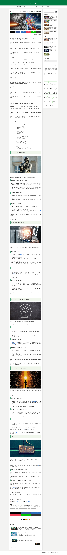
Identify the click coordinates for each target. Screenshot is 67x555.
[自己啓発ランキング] (12, 501)
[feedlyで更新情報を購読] (27, 519)
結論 (17, 146)
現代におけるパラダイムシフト (20, 131)
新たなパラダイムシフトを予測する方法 (22, 143)
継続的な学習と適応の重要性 (21, 142)
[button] (38, 32)
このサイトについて (43, 552)
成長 (14, 273)
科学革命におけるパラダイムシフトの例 (22, 127)
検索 (44, 10)
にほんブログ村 (27, 501)
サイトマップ (48, 552)
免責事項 (56, 552)
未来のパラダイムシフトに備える (21, 141)
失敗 (12, 342)
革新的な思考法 (19, 137)
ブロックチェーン (22, 506)
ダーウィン (29, 505)
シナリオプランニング (19, 505)
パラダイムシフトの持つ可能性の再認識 (22, 147)
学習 (21, 254)
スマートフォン (25, 505)
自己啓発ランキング (17, 501)
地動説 (33, 506)
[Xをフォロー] (24, 519)
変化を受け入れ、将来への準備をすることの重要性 (24, 148)
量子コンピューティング (13, 509)
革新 (17, 509)
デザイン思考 (36, 505)
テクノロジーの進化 (20, 132)
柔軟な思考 (38, 506)
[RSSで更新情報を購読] (29, 519)
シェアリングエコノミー (13, 505)
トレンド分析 (12, 506)
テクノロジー (32, 505)
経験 (34, 245)
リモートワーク (26, 506)
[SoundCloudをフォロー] (26, 519)
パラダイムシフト (17, 506)
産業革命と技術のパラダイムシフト (22, 128)
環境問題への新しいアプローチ (21, 133)
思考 (35, 506)
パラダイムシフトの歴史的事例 (20, 126)
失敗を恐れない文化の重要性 (21, 138)
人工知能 (30, 506)
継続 (32, 401)
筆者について (52, 552)
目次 (24, 124)
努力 (16, 432)
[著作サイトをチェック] (22, 519)
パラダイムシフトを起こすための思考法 (22, 136)
